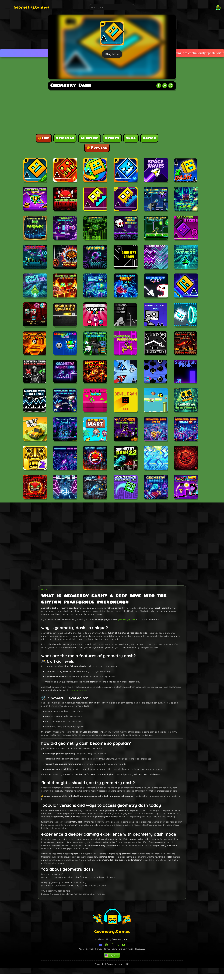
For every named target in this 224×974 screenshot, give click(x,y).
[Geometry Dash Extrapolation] (156, 199)
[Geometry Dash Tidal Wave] (156, 458)
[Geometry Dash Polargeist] (156, 228)
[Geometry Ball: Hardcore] (95, 372)
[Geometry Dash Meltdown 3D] (65, 285)
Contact (89, 949)
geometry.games (126, 619)
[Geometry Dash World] (95, 170)
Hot (45, 138)
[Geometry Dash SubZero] (126, 170)
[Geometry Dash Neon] (65, 372)
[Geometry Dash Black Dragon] (185, 343)
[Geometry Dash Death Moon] (186, 458)
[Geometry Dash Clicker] (65, 343)
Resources (140, 949)
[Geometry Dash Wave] (156, 256)
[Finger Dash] (186, 487)
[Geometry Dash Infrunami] (35, 228)
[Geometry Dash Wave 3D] (186, 256)
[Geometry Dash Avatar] (65, 429)
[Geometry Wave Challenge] (34, 400)
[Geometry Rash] (95, 314)
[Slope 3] (65, 487)
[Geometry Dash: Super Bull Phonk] (185, 372)
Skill (131, 138)
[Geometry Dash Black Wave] (155, 343)
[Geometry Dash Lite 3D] (156, 429)
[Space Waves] (156, 170)
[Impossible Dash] (95, 400)
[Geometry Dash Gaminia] (95, 256)
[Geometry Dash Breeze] (186, 228)
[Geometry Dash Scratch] (186, 285)
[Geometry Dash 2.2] (126, 458)
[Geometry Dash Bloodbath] (65, 199)
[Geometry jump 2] (126, 199)
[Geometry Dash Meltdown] (65, 170)
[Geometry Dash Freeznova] (125, 343)
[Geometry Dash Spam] (35, 199)
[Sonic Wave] (95, 458)
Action (149, 138)
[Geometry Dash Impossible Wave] (65, 400)
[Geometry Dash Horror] (35, 314)
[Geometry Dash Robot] (155, 315)
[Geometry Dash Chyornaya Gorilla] (125, 315)
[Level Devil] (126, 400)
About (81, 949)
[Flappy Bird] (156, 400)
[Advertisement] (28, 53)
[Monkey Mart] (95, 429)
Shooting (89, 138)
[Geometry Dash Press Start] (126, 228)
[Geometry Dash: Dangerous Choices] (34, 372)
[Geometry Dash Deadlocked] (35, 256)
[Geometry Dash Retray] (95, 228)
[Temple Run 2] (35, 458)
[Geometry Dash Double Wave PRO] (125, 372)
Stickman (65, 138)
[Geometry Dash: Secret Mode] (155, 372)
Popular (99, 148)
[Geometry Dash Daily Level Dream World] (65, 228)
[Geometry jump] (95, 199)
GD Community (126, 949)
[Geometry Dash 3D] (156, 487)
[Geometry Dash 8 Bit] (65, 315)
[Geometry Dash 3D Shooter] (95, 343)
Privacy (98, 949)
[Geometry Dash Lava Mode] (34, 343)
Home (44, 589)
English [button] (113, 955)
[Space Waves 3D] (35, 285)
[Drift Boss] (35, 429)
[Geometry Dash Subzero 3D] (126, 285)
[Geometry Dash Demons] (65, 256)
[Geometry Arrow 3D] (95, 285)
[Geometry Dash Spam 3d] (186, 429)
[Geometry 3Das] (185, 170)
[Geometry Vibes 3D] (65, 458)
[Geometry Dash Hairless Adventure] (95, 487)
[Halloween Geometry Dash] (126, 429)
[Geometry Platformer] (186, 400)
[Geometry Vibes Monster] (156, 285)
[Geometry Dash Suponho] (186, 199)
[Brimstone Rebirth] (35, 487)
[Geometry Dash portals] (185, 315)
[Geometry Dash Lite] (35, 170)
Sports (112, 138)
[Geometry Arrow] (126, 256)
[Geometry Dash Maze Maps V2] (126, 487)
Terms (107, 949)
